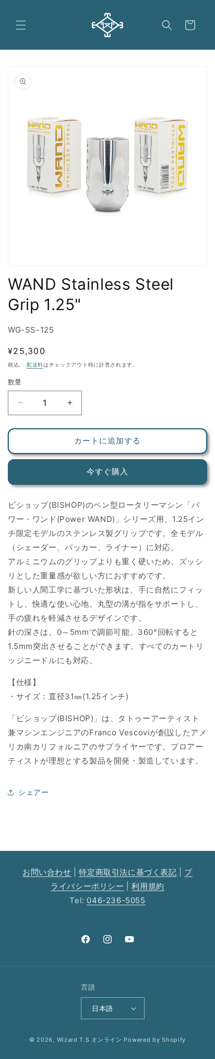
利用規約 (148, 886)
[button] (20, 25)
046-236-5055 (116, 900)
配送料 (35, 364)
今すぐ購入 (107, 471)
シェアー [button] (33, 792)
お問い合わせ (46, 872)
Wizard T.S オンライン (89, 1039)
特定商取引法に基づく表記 (127, 872)
